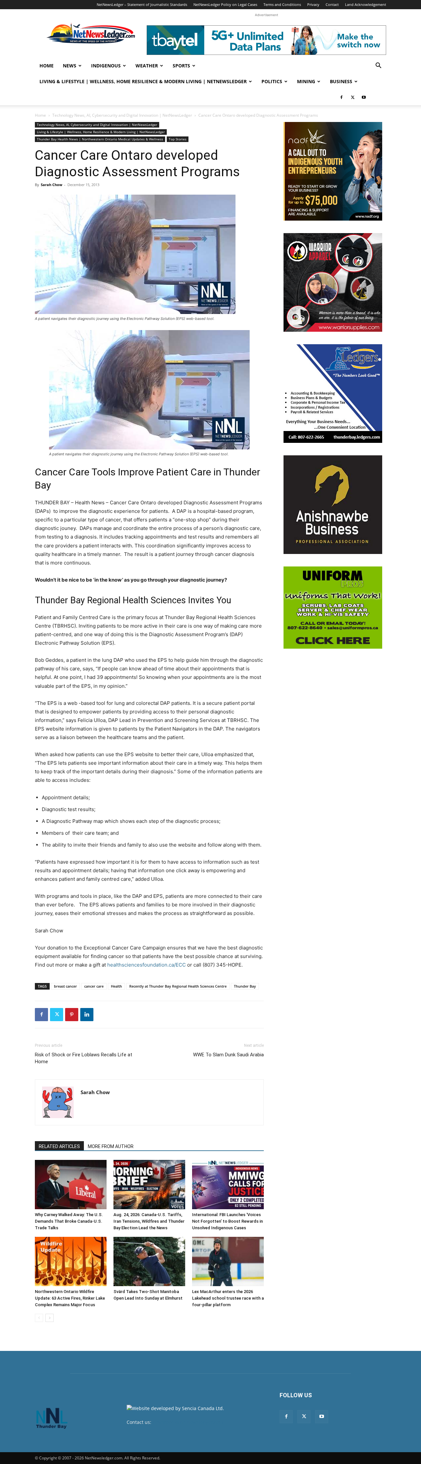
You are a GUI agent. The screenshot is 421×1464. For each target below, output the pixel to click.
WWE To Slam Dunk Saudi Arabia (228, 1055)
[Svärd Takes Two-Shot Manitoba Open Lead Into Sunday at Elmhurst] (149, 1261)
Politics (271, 81)
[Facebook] (341, 97)
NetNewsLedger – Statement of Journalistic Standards (142, 4)
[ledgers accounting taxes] (333, 393)
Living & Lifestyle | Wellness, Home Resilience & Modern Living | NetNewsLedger (143, 81)
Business (341, 81)
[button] (378, 66)
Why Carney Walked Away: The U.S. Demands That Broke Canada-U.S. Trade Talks (69, 1221)
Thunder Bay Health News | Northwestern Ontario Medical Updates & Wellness (100, 139)
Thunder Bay (245, 986)
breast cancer (65, 986)
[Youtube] (364, 97)
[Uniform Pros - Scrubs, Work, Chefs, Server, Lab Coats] (333, 607)
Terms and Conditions (282, 4)
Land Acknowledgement (365, 4)
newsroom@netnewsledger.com (188, 1422)
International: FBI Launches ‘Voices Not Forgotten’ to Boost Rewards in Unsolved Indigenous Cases (227, 1221)
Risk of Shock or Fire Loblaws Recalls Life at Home (83, 1058)
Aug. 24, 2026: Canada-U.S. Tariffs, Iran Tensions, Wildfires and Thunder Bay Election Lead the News (149, 1221)
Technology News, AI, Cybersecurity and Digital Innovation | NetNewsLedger (122, 115)
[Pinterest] (71, 1014)
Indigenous (106, 65)
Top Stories (177, 139)
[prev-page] (39, 1318)
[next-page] (49, 1318)
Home (46, 65)
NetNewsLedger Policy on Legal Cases (225, 4)
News (69, 65)
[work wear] (333, 282)
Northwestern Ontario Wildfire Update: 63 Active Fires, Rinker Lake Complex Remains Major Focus (70, 1298)
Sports (181, 65)
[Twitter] (353, 97)
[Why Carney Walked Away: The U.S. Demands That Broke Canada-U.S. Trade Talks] (71, 1184)
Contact (332, 4)
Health (116, 986)
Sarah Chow (51, 184)
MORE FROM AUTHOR (111, 1146)
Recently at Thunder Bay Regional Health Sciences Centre (178, 986)
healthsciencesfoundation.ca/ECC (146, 965)
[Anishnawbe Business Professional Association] (333, 504)
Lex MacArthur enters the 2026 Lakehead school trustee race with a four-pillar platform (228, 1298)
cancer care (94, 986)
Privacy (313, 4)
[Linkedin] (86, 1014)
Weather (147, 65)
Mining (306, 81)
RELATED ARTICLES (59, 1146)
